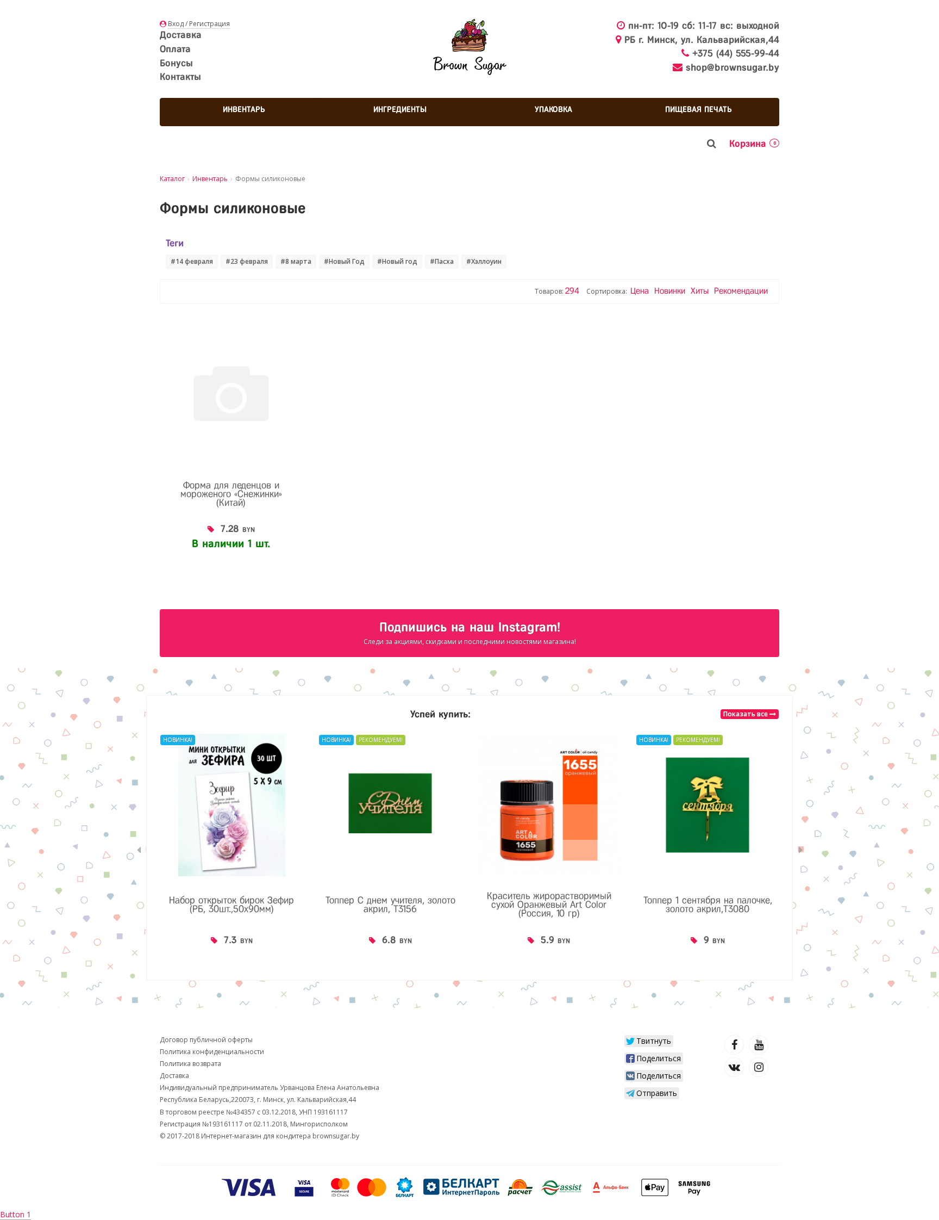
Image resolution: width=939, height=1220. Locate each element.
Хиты (701, 290)
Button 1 (15, 1214)
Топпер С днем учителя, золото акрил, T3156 (390, 904)
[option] (231, 850)
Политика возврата (190, 1063)
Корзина (752, 143)
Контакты (180, 77)
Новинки (671, 290)
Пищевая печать (698, 109)
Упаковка (553, 109)
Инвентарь (244, 109)
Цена (641, 290)
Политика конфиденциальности (212, 1051)
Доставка (181, 35)
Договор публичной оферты (206, 1039)
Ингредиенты (400, 109)
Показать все (746, 714)
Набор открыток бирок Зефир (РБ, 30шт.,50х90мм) (231, 904)
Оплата (175, 49)
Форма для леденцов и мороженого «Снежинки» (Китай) (231, 493)
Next (800, 850)
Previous (138, 850)
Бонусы (176, 63)
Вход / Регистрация (199, 23)
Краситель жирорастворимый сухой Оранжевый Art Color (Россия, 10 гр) (549, 904)
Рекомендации (741, 290)
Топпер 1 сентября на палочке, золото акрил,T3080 (707, 904)
